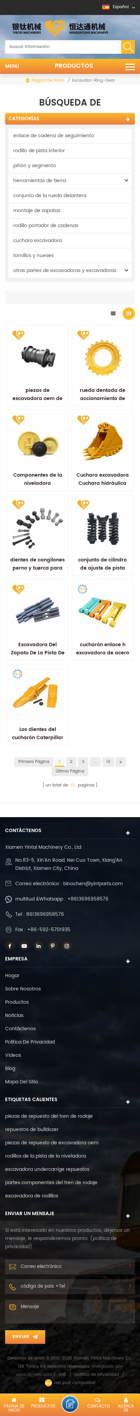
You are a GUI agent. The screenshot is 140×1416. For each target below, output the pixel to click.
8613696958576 (45, 914)
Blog (10, 1068)
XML (62, 1374)
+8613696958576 (87, 899)
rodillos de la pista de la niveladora (45, 1156)
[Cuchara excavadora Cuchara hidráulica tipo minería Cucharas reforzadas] (102, 440)
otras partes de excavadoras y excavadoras (64, 270)
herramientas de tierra (39, 181)
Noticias (14, 1015)
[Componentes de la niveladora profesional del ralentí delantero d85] (37, 440)
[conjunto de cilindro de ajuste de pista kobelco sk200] (102, 525)
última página (70, 771)
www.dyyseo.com (34, 1374)
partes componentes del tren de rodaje (51, 1183)
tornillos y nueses (33, 255)
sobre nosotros (23, 989)
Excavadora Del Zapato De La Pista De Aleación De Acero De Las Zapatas (38, 657)
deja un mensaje (70, 1404)
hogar (12, 976)
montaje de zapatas (36, 210)
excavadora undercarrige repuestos (47, 1169)
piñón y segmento (34, 166)
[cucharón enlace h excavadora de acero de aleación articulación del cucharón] (102, 610)
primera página (33, 762)
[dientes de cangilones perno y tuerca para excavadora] (37, 525)
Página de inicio (48, 80)
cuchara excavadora (37, 240)
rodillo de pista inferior (39, 151)
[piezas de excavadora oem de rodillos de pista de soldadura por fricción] (37, 355)
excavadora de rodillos (31, 1196)
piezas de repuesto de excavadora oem (52, 1143)
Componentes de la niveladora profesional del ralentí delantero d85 (37, 487)
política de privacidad (30, 1042)
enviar (21, 1337)
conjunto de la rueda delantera (49, 196)
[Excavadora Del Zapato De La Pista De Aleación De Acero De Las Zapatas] (37, 610)
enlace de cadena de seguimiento (53, 136)
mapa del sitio (21, 1082)
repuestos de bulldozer (31, 1129)
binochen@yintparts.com (93, 884)
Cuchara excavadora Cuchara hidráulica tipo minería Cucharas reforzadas (102, 487)
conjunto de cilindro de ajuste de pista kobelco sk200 (102, 568)
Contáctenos (20, 1029)
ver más (102, 668)
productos (17, 1002)
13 (108, 762)
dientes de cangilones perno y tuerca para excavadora (37, 568)
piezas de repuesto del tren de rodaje (49, 1116)
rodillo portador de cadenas (45, 225)
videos (13, 1055)
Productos (74, 66)
